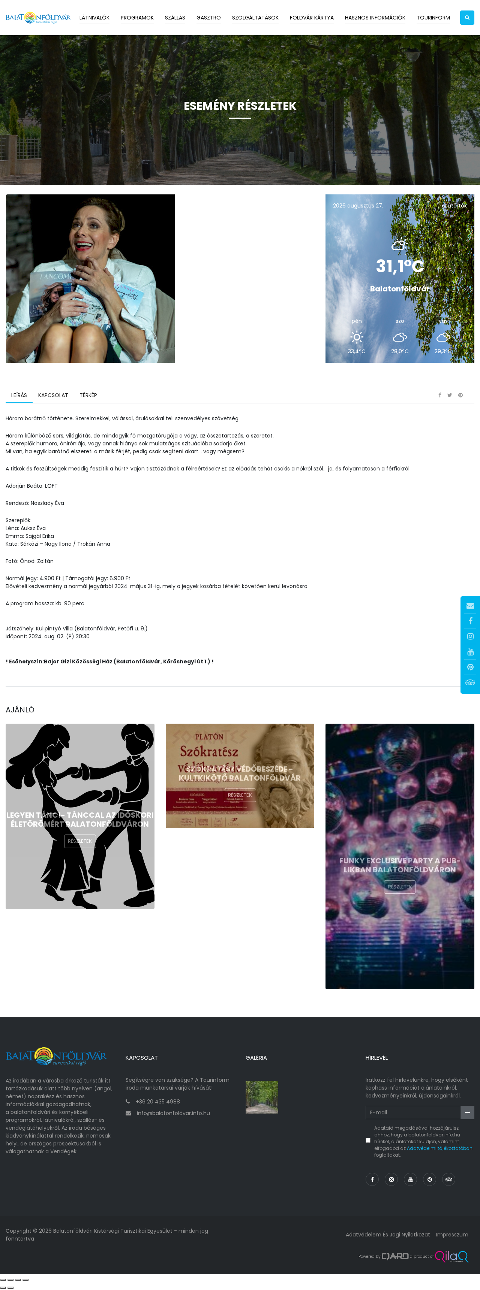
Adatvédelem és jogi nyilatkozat (388, 1234)
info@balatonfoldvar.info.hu (173, 1113)
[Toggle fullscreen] (18, 1280)
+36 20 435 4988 (158, 1101)
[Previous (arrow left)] (3, 1288)
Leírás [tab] (19, 395)
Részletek (80, 841)
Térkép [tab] (88, 395)
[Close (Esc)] (3, 1280)
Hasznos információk (375, 17)
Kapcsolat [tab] (53, 395)
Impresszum (452, 1234)
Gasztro (208, 17)
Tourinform (433, 17)
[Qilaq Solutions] (452, 1256)
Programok (137, 17)
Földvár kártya (312, 17)
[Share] (11, 1280)
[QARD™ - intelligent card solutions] (395, 1256)
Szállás (175, 17)
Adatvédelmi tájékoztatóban (439, 1148)
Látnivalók (95, 17)
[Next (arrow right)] (11, 1288)
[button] (467, 17)
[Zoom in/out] (25, 1280)
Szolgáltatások (255, 17)
